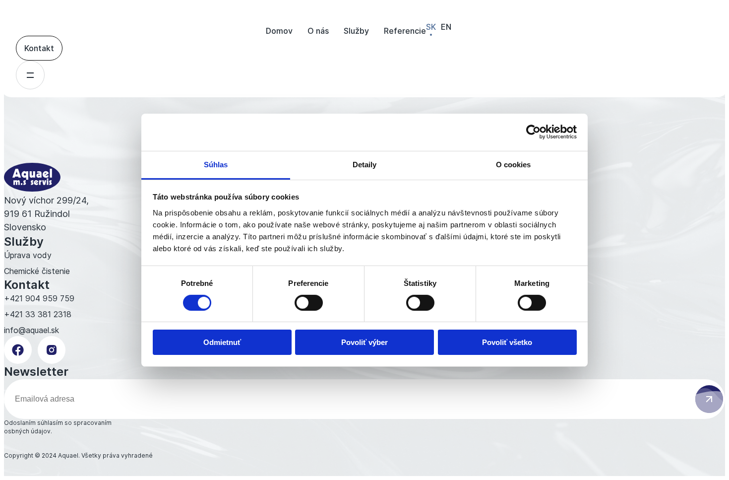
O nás (318, 31)
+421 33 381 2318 (37, 314)
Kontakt (39, 48)
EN (446, 27)
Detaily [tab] (365, 164)
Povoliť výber (364, 342)
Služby (356, 31)
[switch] (309, 303)
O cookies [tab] (513, 164)
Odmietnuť (222, 342)
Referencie (405, 31)
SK (431, 27)
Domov (279, 31)
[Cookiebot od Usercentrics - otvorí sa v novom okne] (533, 132)
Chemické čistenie (37, 271)
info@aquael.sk (31, 330)
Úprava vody (28, 255)
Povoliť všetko (507, 342)
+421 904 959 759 (39, 298)
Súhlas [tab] (216, 164)
